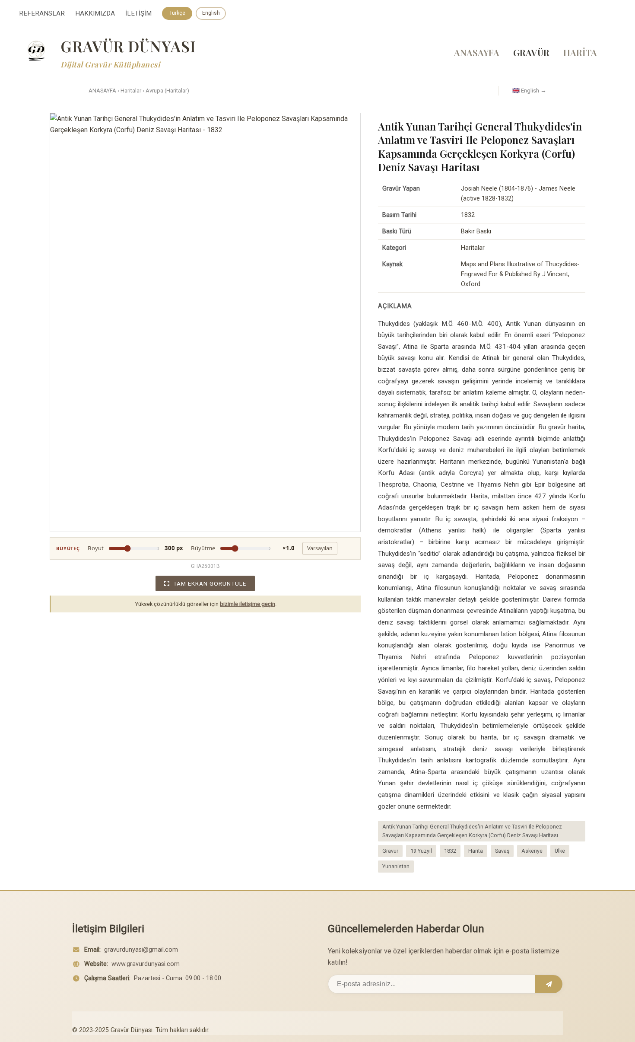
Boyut (135, 548)
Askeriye (532, 851)
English (211, 13)
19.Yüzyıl (421, 851)
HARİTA (580, 52)
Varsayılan (320, 548)
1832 (450, 851)
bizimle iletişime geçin (247, 604)
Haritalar (131, 90)
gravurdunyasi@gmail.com (141, 949)
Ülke (560, 851)
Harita (475, 851)
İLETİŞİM (138, 13)
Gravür (390, 851)
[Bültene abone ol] (548, 984)
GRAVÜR (531, 52)
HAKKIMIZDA (95, 13)
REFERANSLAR (42, 13)
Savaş (502, 851)
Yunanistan (396, 866)
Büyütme (243, 548)
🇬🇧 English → (529, 90)
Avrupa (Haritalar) (167, 90)
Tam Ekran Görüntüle (209, 583)
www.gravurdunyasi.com (145, 964)
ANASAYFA (476, 52)
